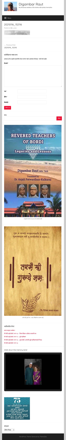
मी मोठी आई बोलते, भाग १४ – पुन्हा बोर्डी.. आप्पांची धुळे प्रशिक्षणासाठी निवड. (23, 340)
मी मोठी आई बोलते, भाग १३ (11, 343)
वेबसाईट (6, 102)
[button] (29, 384)
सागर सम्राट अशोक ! (9, 330)
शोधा (5, 115)
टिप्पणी (6, 63)
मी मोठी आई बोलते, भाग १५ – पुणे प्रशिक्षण (15, 337)
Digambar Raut (31, 4)
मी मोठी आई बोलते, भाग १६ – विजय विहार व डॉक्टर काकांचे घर (20, 333)
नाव (5, 91)
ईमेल (5, 97)
